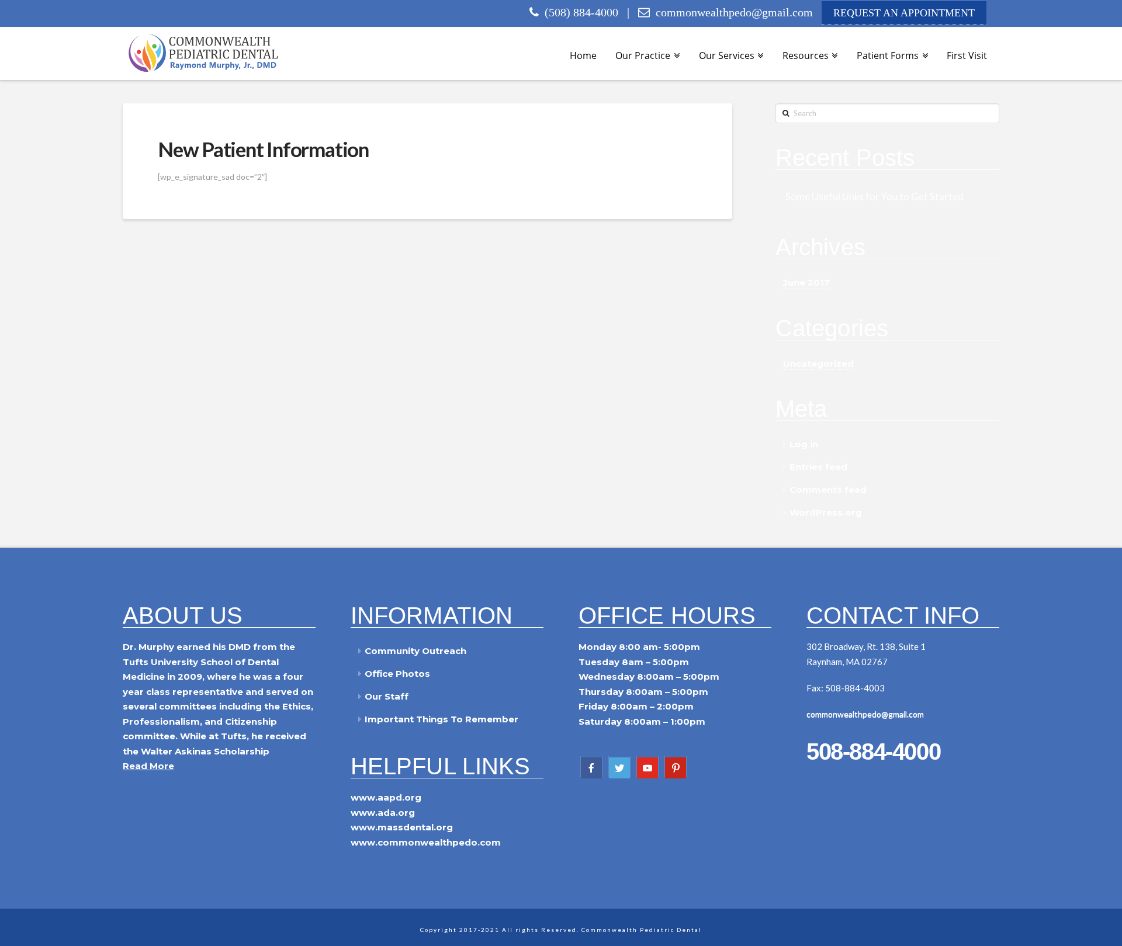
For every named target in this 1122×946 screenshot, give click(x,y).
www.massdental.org (402, 827)
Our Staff (386, 696)
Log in (803, 444)
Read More (148, 765)
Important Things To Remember (441, 719)
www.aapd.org (386, 797)
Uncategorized (818, 363)
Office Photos (397, 673)
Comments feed (828, 489)
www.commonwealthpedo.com (426, 842)
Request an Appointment (904, 13)
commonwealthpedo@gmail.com (734, 12)
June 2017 (806, 282)
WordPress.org (825, 512)
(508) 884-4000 (578, 12)
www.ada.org (383, 812)
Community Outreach (415, 650)
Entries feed (818, 466)
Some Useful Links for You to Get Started (874, 197)
